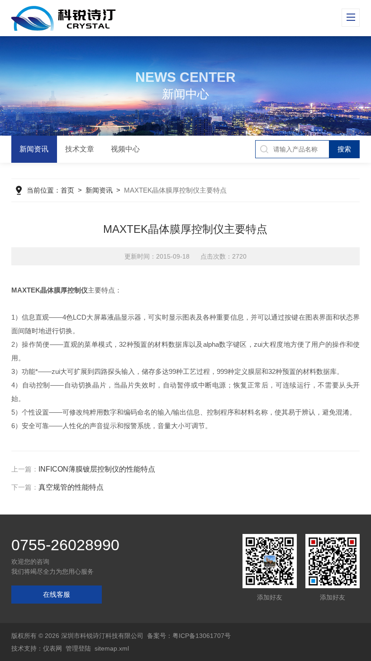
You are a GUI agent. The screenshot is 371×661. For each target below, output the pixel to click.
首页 (67, 190)
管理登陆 (78, 648)
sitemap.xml (112, 648)
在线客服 (56, 594)
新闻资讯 (33, 149)
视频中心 (125, 149)
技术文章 (79, 149)
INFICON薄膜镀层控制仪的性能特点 (96, 469)
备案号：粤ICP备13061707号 (189, 635)
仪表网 (52, 648)
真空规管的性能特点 (71, 487)
